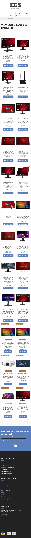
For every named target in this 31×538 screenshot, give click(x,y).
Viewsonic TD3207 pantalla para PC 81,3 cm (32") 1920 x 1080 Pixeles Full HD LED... (8, 248)
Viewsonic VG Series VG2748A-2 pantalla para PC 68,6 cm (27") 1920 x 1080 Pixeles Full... (8, 184)
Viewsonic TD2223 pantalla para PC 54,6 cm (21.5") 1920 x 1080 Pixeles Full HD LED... (8, 153)
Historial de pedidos (6, 499)
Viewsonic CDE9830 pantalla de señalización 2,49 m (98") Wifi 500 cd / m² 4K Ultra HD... (23, 375)
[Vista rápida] (10, 53)
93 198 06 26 (5, 514)
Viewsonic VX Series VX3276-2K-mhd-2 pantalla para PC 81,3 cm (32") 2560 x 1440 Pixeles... (23, 280)
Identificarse (4, 497)
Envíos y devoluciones (7, 463)
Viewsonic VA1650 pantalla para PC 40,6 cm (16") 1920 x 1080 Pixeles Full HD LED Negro (8, 408)
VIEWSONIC (8, 61)
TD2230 (8, 215)
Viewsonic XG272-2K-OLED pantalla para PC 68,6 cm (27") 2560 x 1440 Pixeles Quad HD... (8, 311)
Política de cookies (6, 471)
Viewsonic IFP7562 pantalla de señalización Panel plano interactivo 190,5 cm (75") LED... (23, 217)
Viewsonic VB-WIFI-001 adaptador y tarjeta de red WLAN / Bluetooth (23, 89)
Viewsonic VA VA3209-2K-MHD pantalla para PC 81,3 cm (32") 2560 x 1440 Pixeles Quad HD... (23, 408)
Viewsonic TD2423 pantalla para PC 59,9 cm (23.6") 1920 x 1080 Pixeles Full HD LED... (22, 153)
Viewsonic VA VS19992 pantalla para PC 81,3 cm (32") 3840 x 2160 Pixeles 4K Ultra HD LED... (22, 185)
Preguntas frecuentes (6, 465)
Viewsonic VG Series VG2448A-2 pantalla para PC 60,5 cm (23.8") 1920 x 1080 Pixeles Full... (23, 57)
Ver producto (8, 351)
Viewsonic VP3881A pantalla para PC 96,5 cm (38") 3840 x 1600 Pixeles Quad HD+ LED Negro (8, 280)
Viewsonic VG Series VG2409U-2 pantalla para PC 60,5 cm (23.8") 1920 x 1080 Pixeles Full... (8, 89)
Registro (3, 494)
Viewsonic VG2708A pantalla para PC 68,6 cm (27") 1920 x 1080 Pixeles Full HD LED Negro (23, 121)
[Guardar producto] (6, 53)
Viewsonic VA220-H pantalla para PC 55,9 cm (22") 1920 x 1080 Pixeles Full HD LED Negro (8, 58)
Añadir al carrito (8, 65)
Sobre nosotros (5, 483)
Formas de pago (5, 485)
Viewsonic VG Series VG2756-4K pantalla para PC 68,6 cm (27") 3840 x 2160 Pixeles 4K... (23, 248)
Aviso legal (4, 469)
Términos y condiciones (7, 467)
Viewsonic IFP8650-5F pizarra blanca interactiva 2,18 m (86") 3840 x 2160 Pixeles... (23, 344)
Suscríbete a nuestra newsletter (13, 441)
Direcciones (4, 501)
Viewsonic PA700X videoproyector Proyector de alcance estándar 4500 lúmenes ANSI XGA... (8, 376)
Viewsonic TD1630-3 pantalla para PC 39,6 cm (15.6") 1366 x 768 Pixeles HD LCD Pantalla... (8, 121)
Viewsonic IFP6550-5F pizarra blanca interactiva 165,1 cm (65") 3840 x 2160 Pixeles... (8, 344)
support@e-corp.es (6, 516)
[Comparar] (8, 53)
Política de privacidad (6, 473)
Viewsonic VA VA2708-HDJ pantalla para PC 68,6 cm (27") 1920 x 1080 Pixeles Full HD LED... (22, 312)
